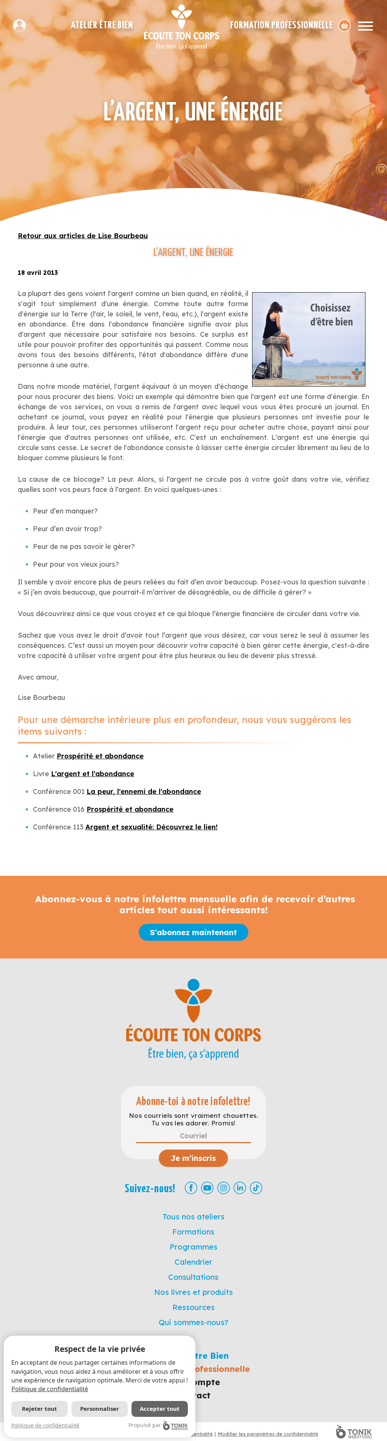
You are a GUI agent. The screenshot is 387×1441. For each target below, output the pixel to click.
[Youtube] (207, 1188)
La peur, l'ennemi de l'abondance (144, 791)
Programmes (193, 1246)
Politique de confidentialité (49, 1389)
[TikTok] (256, 1188)
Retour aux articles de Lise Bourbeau (83, 235)
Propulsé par (144, 1425)
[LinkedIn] (240, 1188)
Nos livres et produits (193, 1292)
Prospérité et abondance (100, 756)
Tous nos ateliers (193, 1216)
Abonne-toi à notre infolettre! (193, 1101)
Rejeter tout (39, 1408)
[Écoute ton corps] (181, 27)
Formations (193, 1231)
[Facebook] (191, 1188)
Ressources (193, 1307)
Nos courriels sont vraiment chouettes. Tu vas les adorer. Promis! (193, 1119)
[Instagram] (223, 1188)
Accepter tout (160, 1408)
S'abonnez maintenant (193, 932)
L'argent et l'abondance (92, 773)
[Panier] (344, 25)
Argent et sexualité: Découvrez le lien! (151, 827)
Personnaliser (99, 1408)
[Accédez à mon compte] (22, 25)
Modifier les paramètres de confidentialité (268, 1434)
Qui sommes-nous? (193, 1322)
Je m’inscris (193, 1158)
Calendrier (193, 1262)
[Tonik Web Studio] (354, 1431)
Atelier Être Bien (102, 25)
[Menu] (365, 25)
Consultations (193, 1277)
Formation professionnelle (281, 25)
